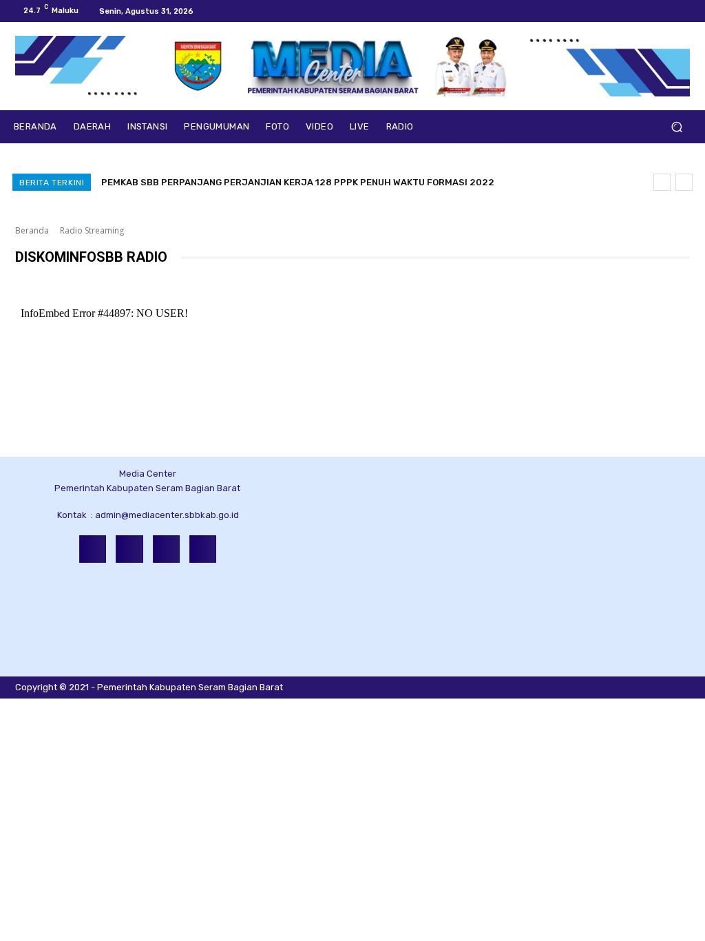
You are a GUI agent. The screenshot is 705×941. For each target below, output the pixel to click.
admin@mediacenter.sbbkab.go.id (167, 515)
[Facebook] (635, 11)
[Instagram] (651, 11)
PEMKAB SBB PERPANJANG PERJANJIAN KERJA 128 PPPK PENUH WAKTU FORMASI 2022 (297, 182)
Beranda (32, 230)
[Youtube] (684, 11)
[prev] (662, 182)
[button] (676, 127)
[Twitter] (668, 11)
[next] (684, 182)
